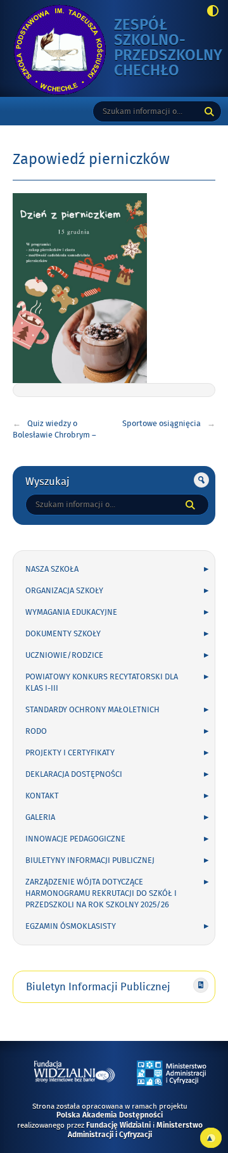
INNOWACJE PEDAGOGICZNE (75, 839)
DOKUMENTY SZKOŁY (63, 634)
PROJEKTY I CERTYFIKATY (70, 753)
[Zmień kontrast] (209, 12)
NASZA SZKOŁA (52, 569)
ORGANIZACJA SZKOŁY (64, 590)
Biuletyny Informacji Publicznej (90, 860)
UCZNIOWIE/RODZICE (64, 655)
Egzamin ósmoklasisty (70, 926)
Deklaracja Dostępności (73, 774)
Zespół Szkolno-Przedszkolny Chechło (168, 48)
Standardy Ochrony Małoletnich (92, 709)
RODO (36, 731)
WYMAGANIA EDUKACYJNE (71, 612)
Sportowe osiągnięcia (161, 423)
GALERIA (40, 817)
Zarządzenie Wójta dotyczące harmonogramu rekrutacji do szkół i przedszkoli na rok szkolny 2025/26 (101, 893)
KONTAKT (42, 796)
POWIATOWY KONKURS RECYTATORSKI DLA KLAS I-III (101, 682)
